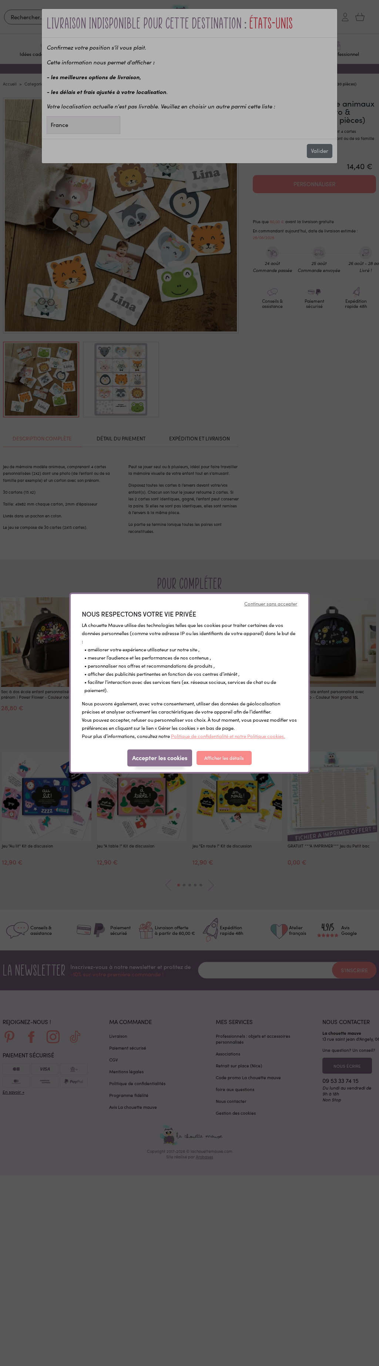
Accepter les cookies (159, 758)
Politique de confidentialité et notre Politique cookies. (228, 736)
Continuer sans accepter (270, 603)
